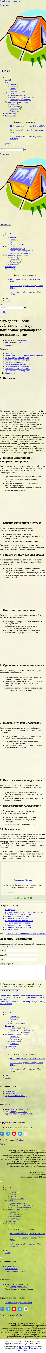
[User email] (31, 898)
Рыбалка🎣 (14, 111)
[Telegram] (18, 898)
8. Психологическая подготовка (18, 925)
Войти (2, 1144)
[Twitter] (21, 898)
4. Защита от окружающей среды (18, 916)
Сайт (2, 959)
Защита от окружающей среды (17, 360)
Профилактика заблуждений (17, 371)
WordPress (20, 1140)
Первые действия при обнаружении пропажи (24, 355)
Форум (8, 80)
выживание (22, 934)
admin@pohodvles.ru (18, 1112)
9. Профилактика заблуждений (18, 927)
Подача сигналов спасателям (17, 366)
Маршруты (9, 93)
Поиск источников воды (15, 362)
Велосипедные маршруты (20, 100)
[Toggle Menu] (1, 227)
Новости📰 (15, 84)
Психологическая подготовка (17, 369)
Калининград (10, 113)
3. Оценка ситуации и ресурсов (18, 914)
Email (3, 955)
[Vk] (15, 898)
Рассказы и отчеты (17, 91)
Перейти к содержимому (10, 1)
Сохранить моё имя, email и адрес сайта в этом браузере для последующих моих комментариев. (21, 985)
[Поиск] (25, 149)
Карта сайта (10, 1091)
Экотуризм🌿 (15, 109)
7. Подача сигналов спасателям (18, 923)
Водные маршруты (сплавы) (21, 97)
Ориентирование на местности (18, 364)
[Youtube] (25, 898)
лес (28, 934)
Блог (7, 82)
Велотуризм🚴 (16, 106)
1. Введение (10, 910)
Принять (23, 1348)
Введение (9, 353)
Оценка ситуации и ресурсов (17, 358)
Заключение (10, 373)
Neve (2, 1140)
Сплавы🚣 (14, 104)
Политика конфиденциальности (18, 1127)
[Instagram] (28, 898)
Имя (2, 950)
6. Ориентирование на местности (19, 921)
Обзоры (13, 89)
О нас (7, 145)
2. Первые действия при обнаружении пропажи (25, 912)
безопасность (11, 934)
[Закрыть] (4, 312)
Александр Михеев (19, 340)
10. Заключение (11, 929)
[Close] (1, 1082)
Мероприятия (10, 116)
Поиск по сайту (11, 1093)
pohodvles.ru (8, 892)
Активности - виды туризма (16, 102)
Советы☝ (14, 86)
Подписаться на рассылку (15, 1096)
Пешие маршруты (17, 95)
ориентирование (36, 934)
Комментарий (6, 964)
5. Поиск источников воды (16, 918)
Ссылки (8, 143)
